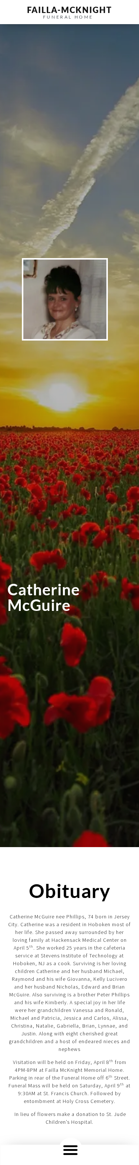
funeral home (68, 17)
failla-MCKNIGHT (69, 10)
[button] (70, 1149)
